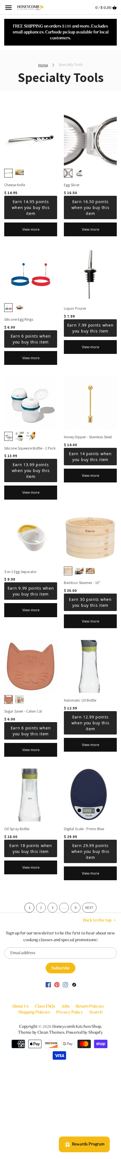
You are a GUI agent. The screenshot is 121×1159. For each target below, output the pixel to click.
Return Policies (90, 1006)
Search (96, 1012)
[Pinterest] (57, 984)
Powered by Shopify (84, 1032)
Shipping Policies (34, 1012)
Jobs (65, 1006)
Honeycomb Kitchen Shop (76, 1026)
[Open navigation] (8, 7)
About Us (20, 1006)
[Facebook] (48, 984)
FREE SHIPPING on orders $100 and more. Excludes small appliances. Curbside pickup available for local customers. (61, 32)
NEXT (89, 907)
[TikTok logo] (74, 984)
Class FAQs (45, 1006)
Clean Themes (50, 1032)
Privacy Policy (69, 1012)
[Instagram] (65, 984)
